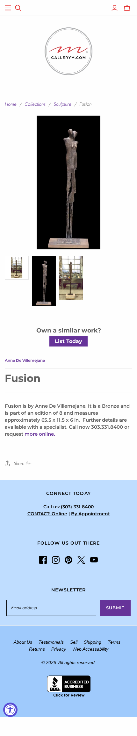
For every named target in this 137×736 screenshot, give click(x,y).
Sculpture (62, 104)
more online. (40, 434)
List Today (68, 341)
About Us (23, 642)
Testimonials (51, 642)
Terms (114, 642)
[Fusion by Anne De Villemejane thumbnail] (44, 281)
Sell (73, 642)
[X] (81, 560)
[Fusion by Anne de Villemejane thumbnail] (17, 268)
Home (11, 104)
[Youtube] (94, 560)
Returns (37, 649)
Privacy (58, 649)
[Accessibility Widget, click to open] (10, 710)
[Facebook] (43, 560)
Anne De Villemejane (25, 360)
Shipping (92, 642)
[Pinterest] (68, 560)
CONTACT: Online (47, 514)
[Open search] (18, 8)
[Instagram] (56, 560)
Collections (35, 104)
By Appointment (90, 514)
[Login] (114, 7)
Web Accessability (90, 649)
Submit (115, 607)
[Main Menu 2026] (8, 8)
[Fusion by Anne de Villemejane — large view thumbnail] (71, 278)
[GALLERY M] (68, 50)
